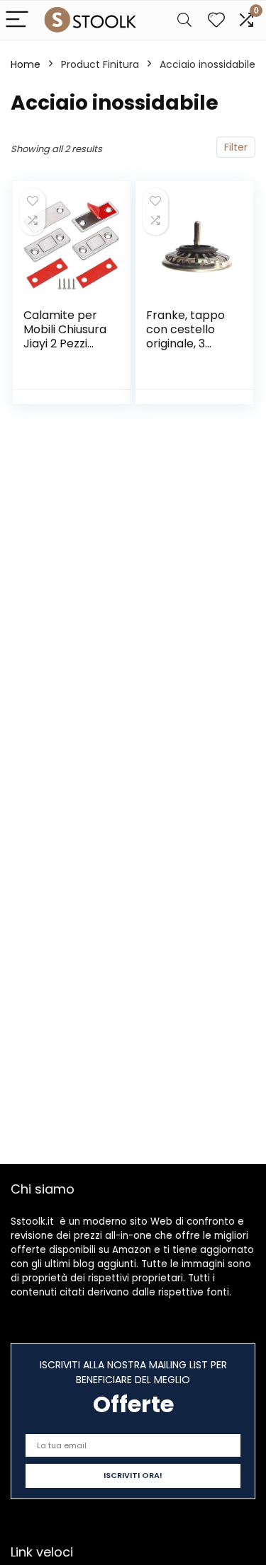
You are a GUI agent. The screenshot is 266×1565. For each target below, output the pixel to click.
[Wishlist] (216, 20)
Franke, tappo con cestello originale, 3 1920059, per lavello (185, 343)
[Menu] (17, 20)
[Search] (184, 20)
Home (25, 64)
